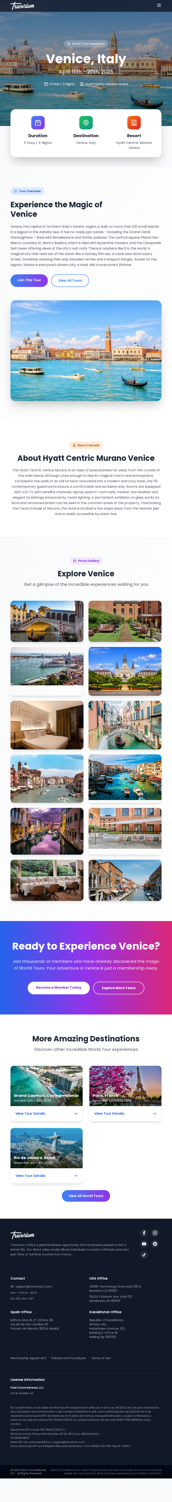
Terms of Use (101, 1358)
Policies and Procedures (68, 1358)
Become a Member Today (58, 987)
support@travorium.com (34, 1286)
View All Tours (70, 280)
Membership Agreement (28, 1358)
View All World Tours (86, 1195)
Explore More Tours (119, 988)
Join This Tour (29, 280)
